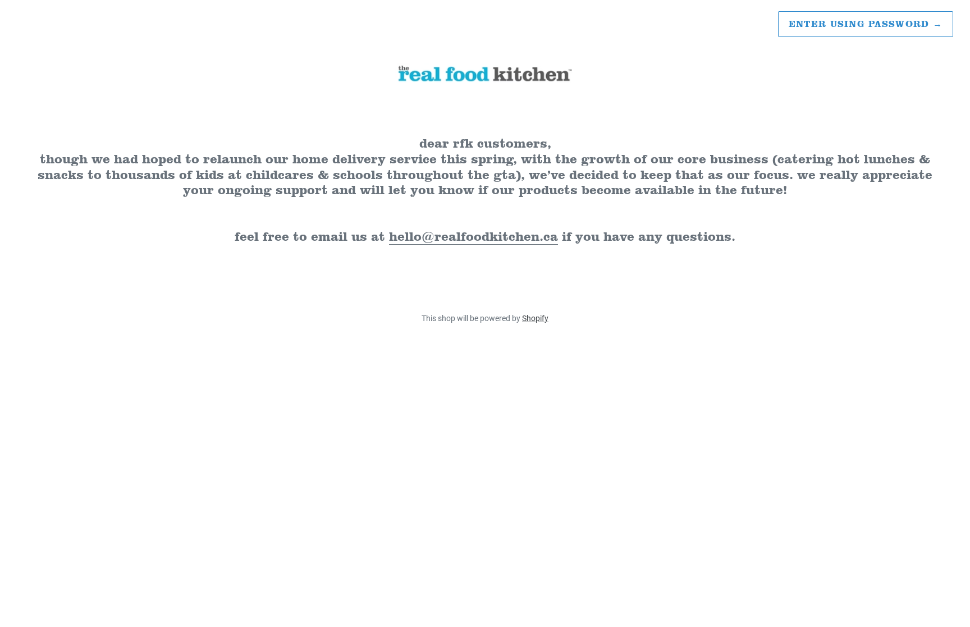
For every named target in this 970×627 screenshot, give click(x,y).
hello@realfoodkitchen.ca (473, 236)
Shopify (535, 318)
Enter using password (865, 24)
